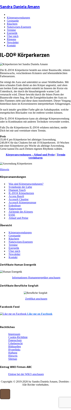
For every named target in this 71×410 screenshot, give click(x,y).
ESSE (12, 214)
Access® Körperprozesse (22, 202)
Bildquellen (14, 346)
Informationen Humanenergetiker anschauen (36, 277)
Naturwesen (15, 208)
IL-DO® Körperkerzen (21, 193)
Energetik (12, 33)
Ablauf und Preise (18, 217)
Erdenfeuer (15, 205)
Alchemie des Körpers (21, 211)
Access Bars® (16, 196)
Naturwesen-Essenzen (19, 26)
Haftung (12, 352)
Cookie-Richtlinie (18, 337)
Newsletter (13, 42)
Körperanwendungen (18, 17)
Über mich (12, 36)
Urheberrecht (15, 343)
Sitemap (12, 358)
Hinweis (4, 169)
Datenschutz (15, 340)
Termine (11, 30)
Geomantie (13, 20)
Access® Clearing (18, 199)
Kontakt (11, 45)
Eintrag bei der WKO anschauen (26, 374)
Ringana (11, 39)
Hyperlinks (14, 349)
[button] (5, 394)
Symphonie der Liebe (20, 186)
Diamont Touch (17, 190)
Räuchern (12, 23)
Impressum (14, 334)
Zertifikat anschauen (36, 298)
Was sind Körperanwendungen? (26, 183)
